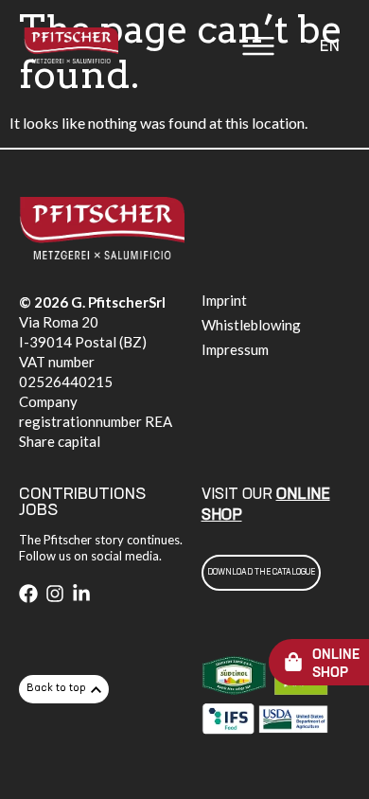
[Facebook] (28, 593)
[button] (258, 49)
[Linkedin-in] (81, 593)
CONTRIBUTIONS (82, 494)
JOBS (38, 510)
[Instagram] (54, 593)
